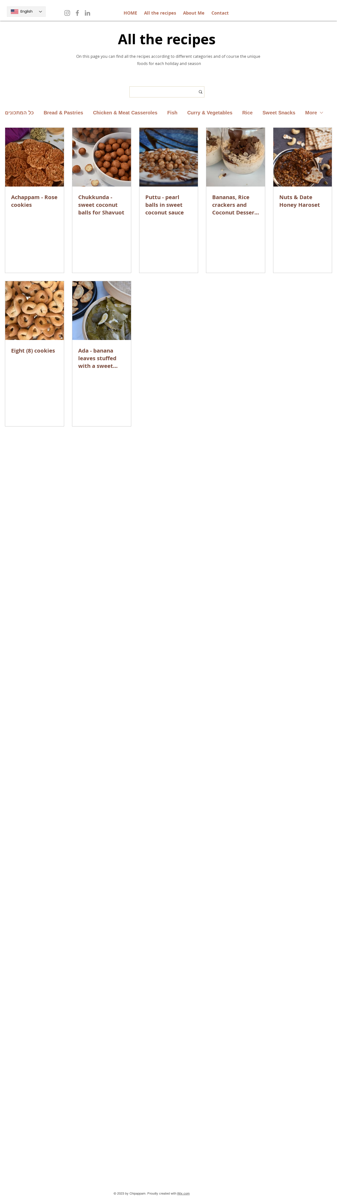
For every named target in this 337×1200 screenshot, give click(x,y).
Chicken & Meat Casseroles (125, 112)
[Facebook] (77, 13)
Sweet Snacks (278, 112)
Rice (247, 112)
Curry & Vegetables (209, 112)
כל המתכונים (19, 112)
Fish (172, 112)
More (311, 112)
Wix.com (183, 1193)
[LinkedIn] (87, 13)
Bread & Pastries (63, 112)
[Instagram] (67, 13)
